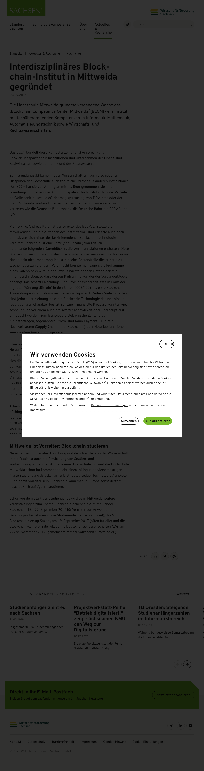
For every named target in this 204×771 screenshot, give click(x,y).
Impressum (37, 410)
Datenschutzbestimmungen (109, 405)
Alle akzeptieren (157, 421)
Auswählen (129, 421)
